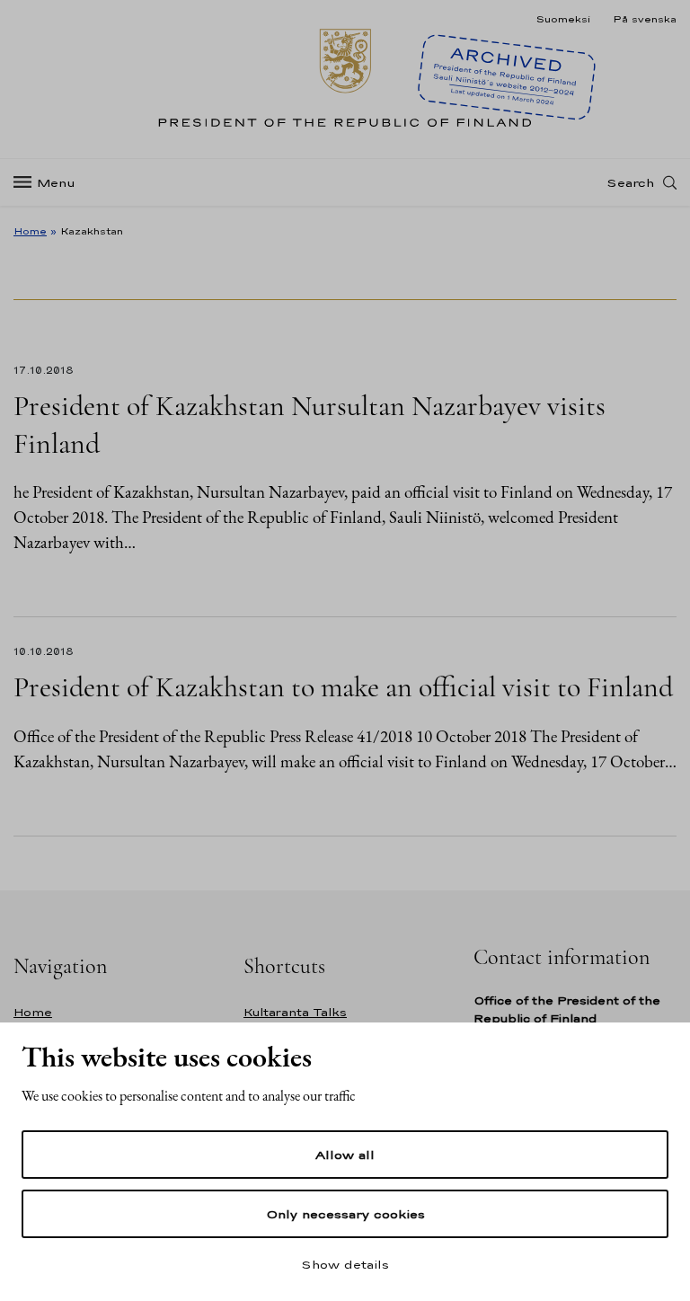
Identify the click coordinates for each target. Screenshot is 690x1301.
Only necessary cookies (345, 1214)
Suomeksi (562, 19)
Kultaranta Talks (295, 1012)
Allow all (345, 1154)
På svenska (645, 19)
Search (630, 182)
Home (30, 231)
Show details (345, 1264)
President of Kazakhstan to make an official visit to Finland (343, 686)
